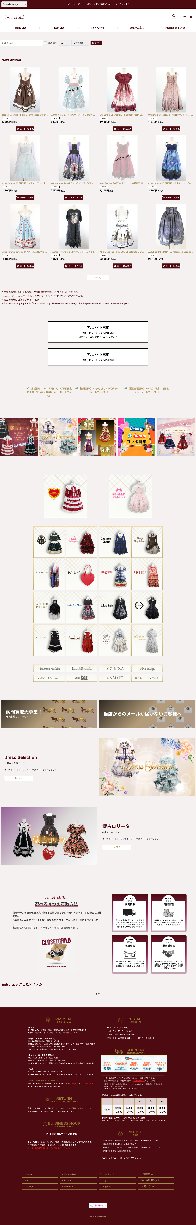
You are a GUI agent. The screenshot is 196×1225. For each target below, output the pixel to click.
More (97, 277)
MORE (117, 847)
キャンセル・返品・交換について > (76, 1108)
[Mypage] (191, 17)
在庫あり (52, 42)
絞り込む (96, 43)
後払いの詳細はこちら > (68, 1033)
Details (18, 778)
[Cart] (184, 17)
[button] (174, 17)
